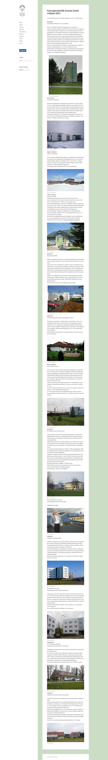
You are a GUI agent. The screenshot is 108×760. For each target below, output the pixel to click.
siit (50, 18)
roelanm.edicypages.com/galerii (71, 220)
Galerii (20, 43)
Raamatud (21, 36)
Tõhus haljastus (22, 31)
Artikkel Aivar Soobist (52, 505)
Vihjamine (21, 34)
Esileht (20, 22)
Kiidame (21, 41)
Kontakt (21, 24)
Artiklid (21, 38)
